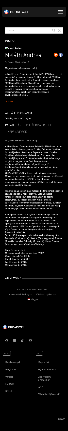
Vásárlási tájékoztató (46, 294)
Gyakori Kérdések (47, 369)
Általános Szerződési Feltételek (32, 289)
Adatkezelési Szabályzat (20, 294)
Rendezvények (13, 362)
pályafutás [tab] (13, 125)
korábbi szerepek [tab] (39, 125)
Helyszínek (11, 369)
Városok (9, 377)
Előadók (9, 384)
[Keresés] (53, 30)
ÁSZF (41, 387)
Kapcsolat (43, 362)
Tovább (9, 101)
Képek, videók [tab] (17, 132)
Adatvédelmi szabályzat (44, 378)
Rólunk (9, 391)
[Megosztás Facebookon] (61, 55)
